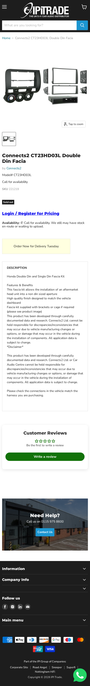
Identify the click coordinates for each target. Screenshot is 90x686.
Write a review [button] (45, 456)
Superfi (71, 667)
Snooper (57, 667)
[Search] (82, 25)
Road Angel (40, 667)
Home (6, 38)
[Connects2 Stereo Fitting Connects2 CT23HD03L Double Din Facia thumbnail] (9, 139)
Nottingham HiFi (45, 672)
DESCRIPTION (17, 268)
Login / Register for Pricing (30, 213)
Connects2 (13, 168)
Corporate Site (19, 667)
